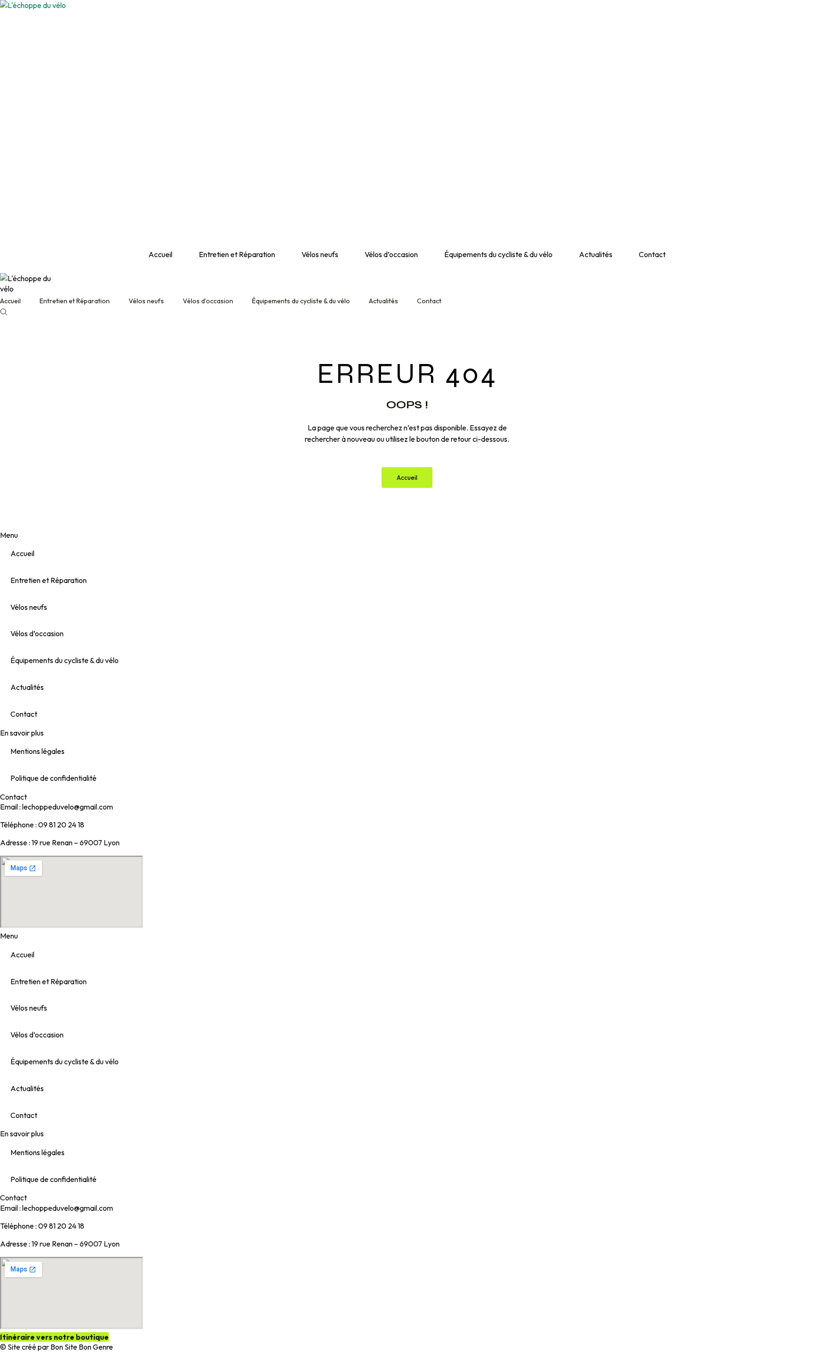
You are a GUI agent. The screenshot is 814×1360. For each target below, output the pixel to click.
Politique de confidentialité (53, 778)
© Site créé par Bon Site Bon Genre (56, 1347)
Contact (652, 254)
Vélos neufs (319, 254)
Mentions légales (37, 751)
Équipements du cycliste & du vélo (498, 254)
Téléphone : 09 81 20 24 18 (42, 824)
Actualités (595, 254)
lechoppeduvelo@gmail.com (67, 806)
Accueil (160, 254)
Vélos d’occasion (391, 254)
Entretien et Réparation (237, 254)
